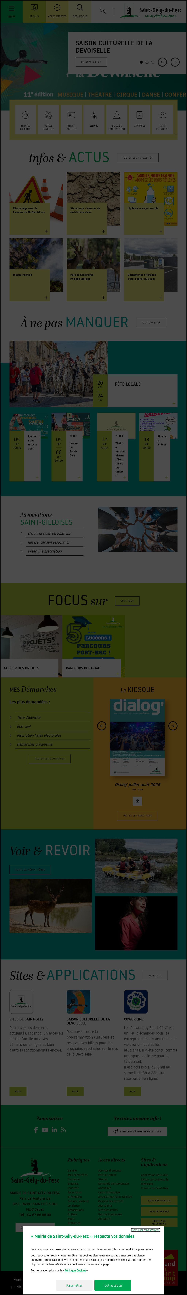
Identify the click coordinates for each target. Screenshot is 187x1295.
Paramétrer (74, 1285)
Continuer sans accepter (145, 1230)
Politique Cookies (75, 1270)
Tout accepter (113, 1285)
